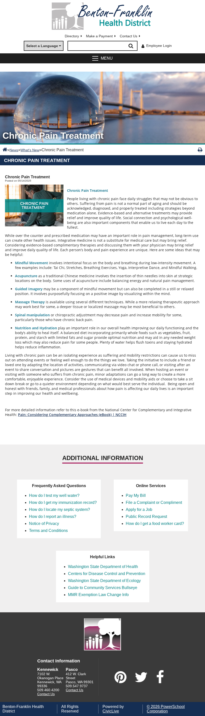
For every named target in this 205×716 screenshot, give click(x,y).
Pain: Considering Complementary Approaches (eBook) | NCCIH (72, 414)
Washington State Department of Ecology (104, 581)
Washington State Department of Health (103, 566)
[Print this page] (200, 149)
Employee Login (159, 46)
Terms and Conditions (48, 530)
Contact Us (128, 36)
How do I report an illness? (52, 516)
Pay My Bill (136, 495)
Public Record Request (146, 516)
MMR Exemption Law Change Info (98, 595)
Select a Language (42, 46)
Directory (72, 36)
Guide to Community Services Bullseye (102, 588)
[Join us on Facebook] (160, 677)
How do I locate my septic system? (59, 509)
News (14, 150)
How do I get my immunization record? (63, 502)
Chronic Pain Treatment (37, 160)
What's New (29, 150)
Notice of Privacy (44, 523)
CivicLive (110, 711)
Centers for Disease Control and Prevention (106, 573)
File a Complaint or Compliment (154, 502)
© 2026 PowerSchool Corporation (166, 708)
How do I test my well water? (54, 495)
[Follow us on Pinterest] (120, 677)
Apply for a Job (139, 509)
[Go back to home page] (102, 16)
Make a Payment (99, 36)
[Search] (131, 45)
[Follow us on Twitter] (141, 677)
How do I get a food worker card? (155, 523)
